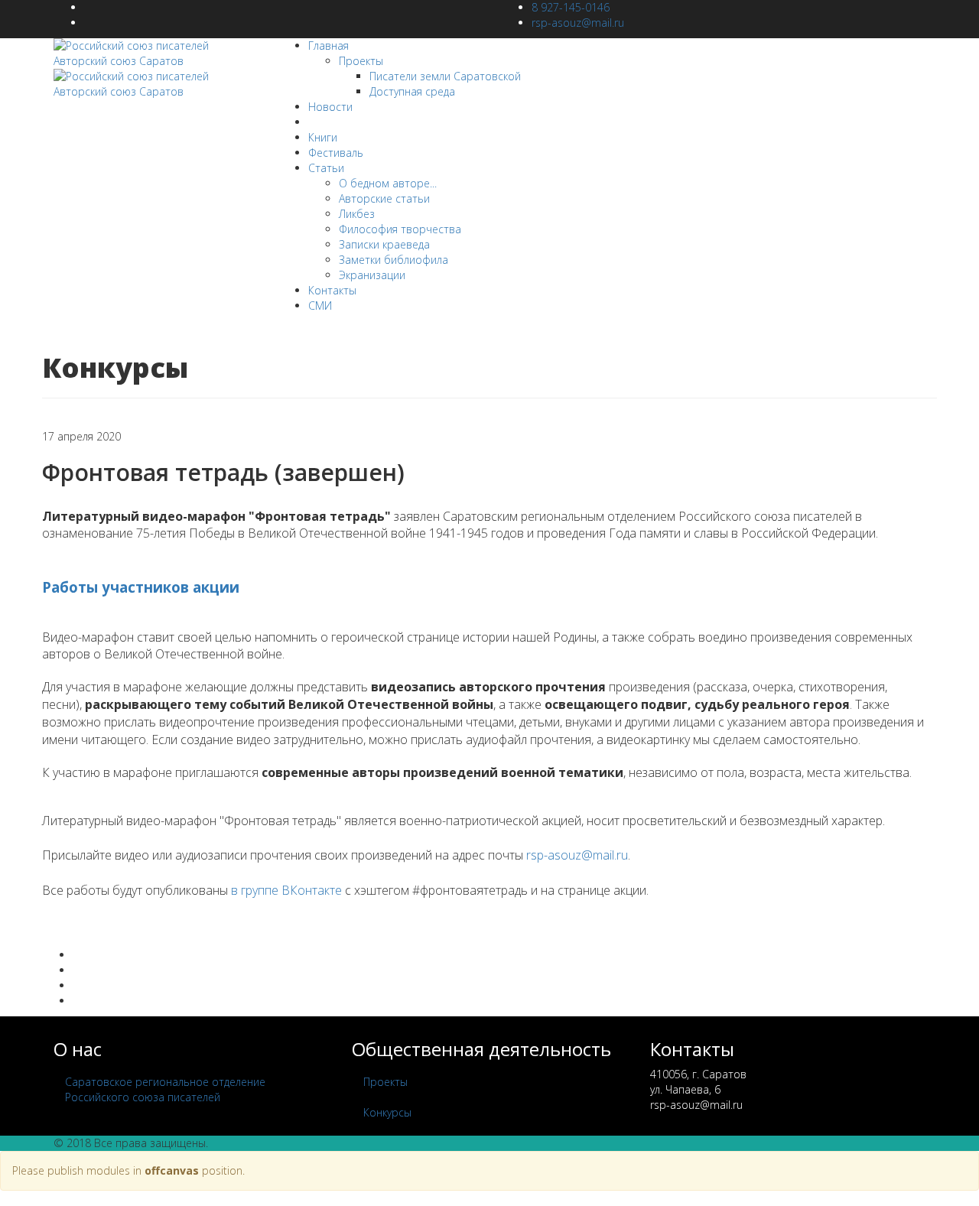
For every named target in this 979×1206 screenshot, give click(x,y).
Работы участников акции (140, 586)
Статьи (326, 168)
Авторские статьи (384, 198)
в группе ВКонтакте (286, 890)
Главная (328, 45)
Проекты (361, 61)
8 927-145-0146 (571, 7)
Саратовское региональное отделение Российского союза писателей (165, 1089)
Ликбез (357, 213)
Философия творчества (400, 229)
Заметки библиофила (393, 259)
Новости (330, 106)
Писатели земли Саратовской (445, 76)
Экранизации (372, 275)
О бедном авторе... (388, 183)
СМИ (320, 305)
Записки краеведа (384, 244)
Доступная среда (412, 91)
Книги (322, 137)
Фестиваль (335, 152)
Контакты (332, 290)
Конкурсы (332, 122)
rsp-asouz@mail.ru (578, 22)
